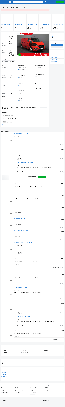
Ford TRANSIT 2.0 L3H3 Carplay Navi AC (21, 133)
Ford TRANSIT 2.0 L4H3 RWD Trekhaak (21, 328)
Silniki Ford (52, 53)
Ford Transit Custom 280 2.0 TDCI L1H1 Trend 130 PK (23, 162)
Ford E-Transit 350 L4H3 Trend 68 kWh (19, 25)
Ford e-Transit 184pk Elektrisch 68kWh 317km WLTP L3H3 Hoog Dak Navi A (6, 25)
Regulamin (17, 387)
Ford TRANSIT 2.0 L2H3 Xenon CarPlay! (21, 287)
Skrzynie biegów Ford (54, 57)
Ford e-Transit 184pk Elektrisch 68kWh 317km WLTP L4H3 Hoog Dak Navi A (45, 25)
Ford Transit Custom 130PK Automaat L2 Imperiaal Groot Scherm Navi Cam (27, 148)
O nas (2, 387)
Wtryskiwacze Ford (54, 59)
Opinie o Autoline (18, 392)
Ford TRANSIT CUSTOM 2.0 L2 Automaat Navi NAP (23, 242)
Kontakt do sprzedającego (5, 390)
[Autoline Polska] (4, 1)
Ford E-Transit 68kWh (18, 206)
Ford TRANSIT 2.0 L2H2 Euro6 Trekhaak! (21, 273)
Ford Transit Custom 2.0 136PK (19, 218)
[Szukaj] (14, 1)
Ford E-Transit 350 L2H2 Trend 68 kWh (32, 25)
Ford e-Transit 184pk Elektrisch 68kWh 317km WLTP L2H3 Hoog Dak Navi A (58, 25)
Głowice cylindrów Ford (54, 61)
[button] (60, 144)
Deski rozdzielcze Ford (54, 63)
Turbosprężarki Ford (54, 55)
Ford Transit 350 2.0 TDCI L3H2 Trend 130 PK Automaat (24, 316)
